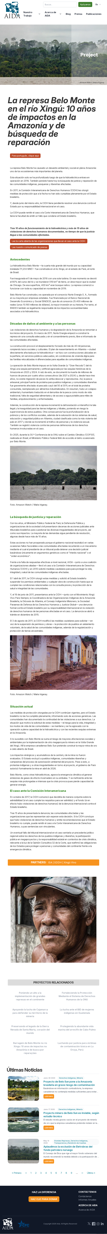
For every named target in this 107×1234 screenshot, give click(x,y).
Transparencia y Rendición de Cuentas (70, 1143)
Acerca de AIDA (50, 14)
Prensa (78, 14)
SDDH (58, 862)
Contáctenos (85, 1196)
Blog (68, 14)
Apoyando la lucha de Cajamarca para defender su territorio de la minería (30, 1013)
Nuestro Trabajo (27, 14)
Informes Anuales (87, 1199)
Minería (80, 1078)
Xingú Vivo (70, 862)
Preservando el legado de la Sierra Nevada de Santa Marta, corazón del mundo (30, 1029)
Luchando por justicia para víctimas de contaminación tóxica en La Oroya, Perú (77, 1046)
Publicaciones (93, 14)
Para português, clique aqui (25, 155)
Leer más (49, 1096)
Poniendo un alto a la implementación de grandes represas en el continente (30, 996)
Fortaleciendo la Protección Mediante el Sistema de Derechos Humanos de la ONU (77, 996)
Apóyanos (85, 4)
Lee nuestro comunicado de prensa (29, 247)
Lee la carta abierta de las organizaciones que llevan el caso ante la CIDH (49, 241)
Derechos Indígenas (67, 1078)
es (97, 4)
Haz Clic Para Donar (44, 1199)
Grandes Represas (62, 1141)
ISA (50, 862)
